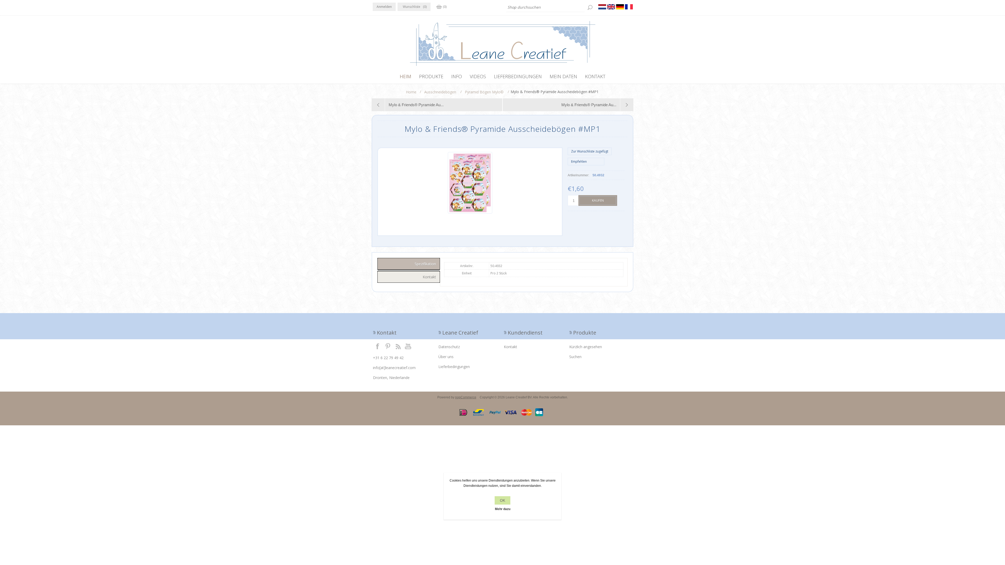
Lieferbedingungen (454, 366)
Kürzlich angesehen (585, 346)
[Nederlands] (602, 7)
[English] (611, 7)
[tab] (408, 264)
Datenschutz (449, 346)
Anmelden (384, 6)
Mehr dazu (502, 509)
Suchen (575, 356)
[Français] (629, 7)
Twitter (388, 346)
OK (502, 500)
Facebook (377, 346)
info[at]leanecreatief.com (394, 367)
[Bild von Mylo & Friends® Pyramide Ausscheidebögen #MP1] (470, 212)
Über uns (446, 356)
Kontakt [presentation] (429, 276)
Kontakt (510, 346)
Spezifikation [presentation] (425, 263)
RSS (398, 346)
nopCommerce (465, 397)
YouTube (408, 346)
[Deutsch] (620, 7)
